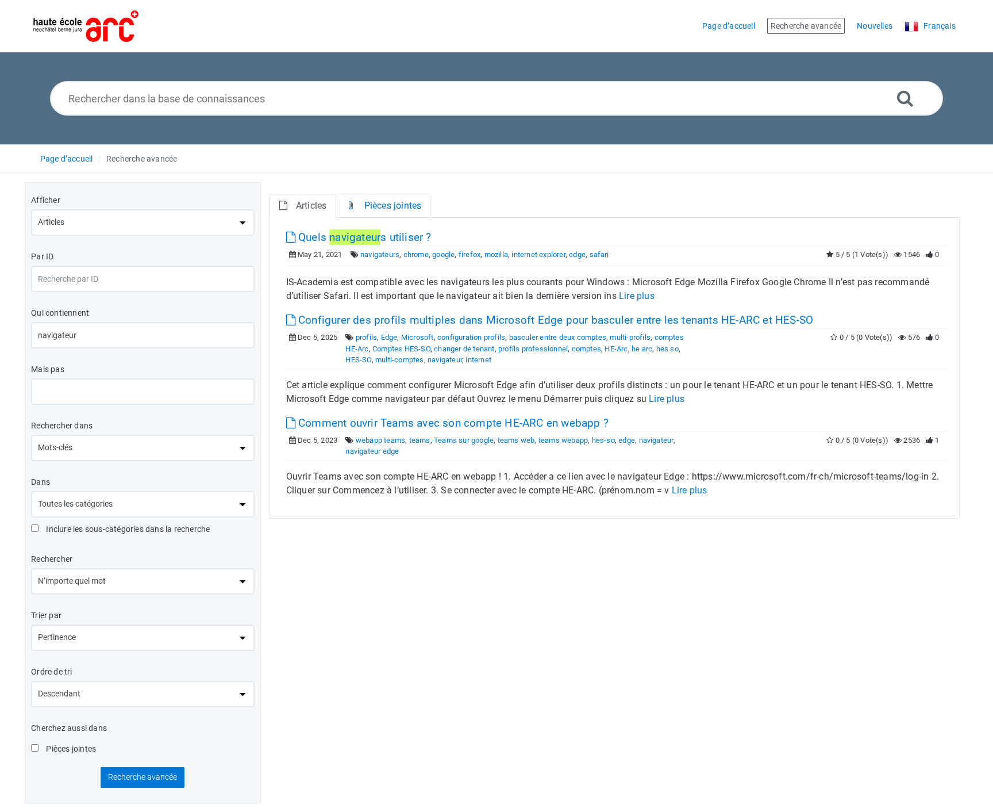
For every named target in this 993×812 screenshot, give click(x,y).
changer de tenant (464, 348)
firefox (469, 254)
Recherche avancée (141, 158)
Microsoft (417, 337)
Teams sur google (464, 440)
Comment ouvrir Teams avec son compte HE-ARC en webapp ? (452, 423)
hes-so (603, 440)
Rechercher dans (62, 425)
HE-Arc (616, 348)
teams (419, 440)
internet (478, 359)
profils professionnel (533, 348)
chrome (416, 254)
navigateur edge (372, 451)
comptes (586, 348)
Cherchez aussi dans (69, 728)
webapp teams (380, 440)
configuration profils (471, 337)
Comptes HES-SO (401, 348)
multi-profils (630, 337)
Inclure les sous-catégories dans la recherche (127, 529)
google (443, 254)
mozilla (496, 254)
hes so (667, 348)
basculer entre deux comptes (557, 337)
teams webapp (563, 440)
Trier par (46, 615)
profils (366, 337)
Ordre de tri (51, 671)
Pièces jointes (70, 748)
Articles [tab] (311, 205)
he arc (642, 348)
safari (599, 254)
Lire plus (637, 295)
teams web (516, 440)
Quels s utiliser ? (363, 237)
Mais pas (47, 369)
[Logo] (85, 26)
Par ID (42, 256)
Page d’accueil (66, 158)
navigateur (445, 359)
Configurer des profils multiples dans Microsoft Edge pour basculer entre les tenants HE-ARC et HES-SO (554, 320)
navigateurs (379, 254)
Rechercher (51, 559)
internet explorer (538, 254)
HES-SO (358, 359)
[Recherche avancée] (905, 98)
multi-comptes (399, 359)
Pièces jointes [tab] (393, 205)
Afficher (45, 200)
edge (577, 254)
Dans (40, 482)
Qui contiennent (60, 312)
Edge (389, 337)
